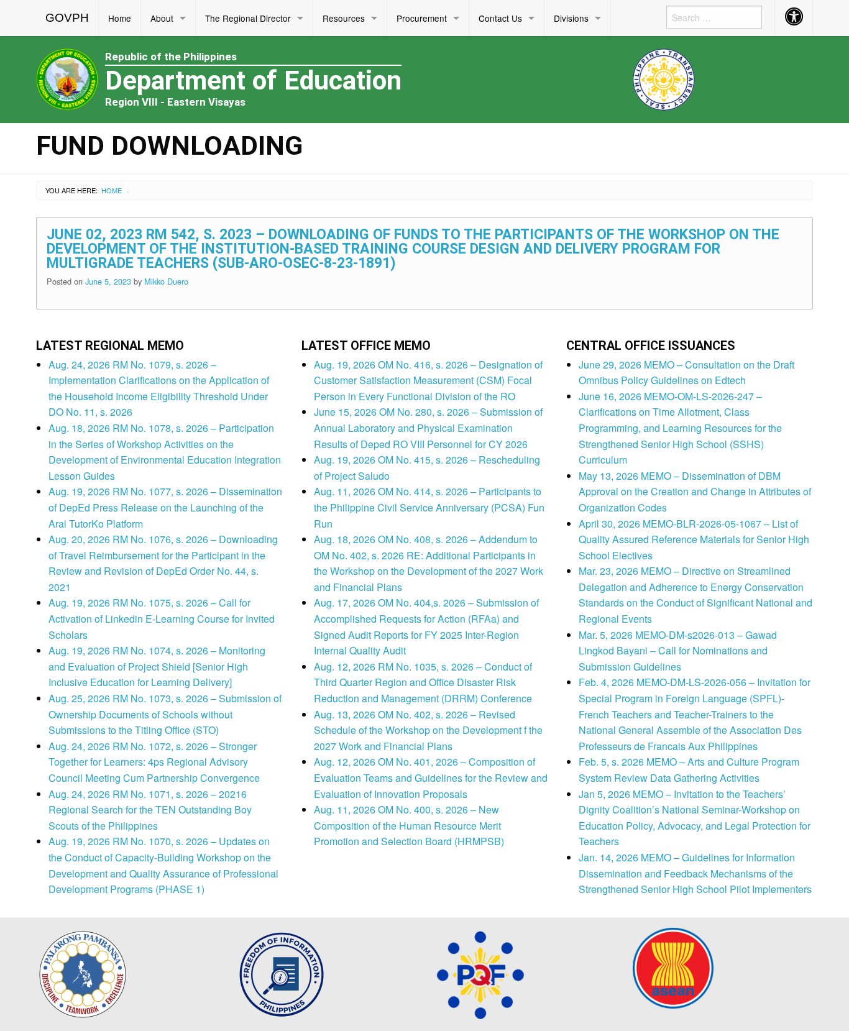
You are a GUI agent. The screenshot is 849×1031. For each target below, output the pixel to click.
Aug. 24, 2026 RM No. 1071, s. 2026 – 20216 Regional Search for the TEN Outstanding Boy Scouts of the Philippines (150, 810)
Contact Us (500, 18)
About (161, 18)
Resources (344, 18)
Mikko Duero (166, 281)
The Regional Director (248, 18)
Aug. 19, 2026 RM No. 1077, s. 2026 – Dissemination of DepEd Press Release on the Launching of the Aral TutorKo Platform (165, 507)
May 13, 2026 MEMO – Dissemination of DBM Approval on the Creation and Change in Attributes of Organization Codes (695, 492)
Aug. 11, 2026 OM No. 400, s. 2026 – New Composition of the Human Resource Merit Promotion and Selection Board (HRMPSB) (409, 825)
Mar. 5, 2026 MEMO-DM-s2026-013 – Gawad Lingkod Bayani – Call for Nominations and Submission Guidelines (678, 651)
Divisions (571, 18)
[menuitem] (67, 18)
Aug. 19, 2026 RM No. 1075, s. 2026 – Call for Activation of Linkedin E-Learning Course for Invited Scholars (161, 618)
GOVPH (67, 17)
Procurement (422, 18)
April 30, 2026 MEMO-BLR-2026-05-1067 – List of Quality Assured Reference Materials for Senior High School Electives (694, 539)
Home (119, 18)
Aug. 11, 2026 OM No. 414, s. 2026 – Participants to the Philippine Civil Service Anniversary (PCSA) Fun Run (429, 507)
